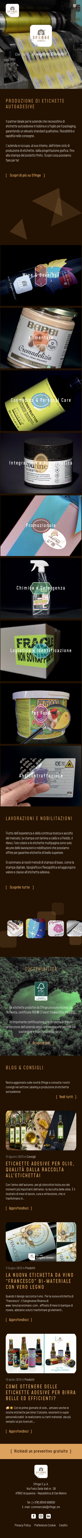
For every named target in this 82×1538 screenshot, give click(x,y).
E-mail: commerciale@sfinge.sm (41, 1507)
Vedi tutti (66, 1097)
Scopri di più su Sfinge (25, 175)
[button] (74, 6)
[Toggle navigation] (74, 6)
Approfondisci (19, 1208)
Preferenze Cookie (45, 1525)
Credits (63, 1525)
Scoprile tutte (20, 887)
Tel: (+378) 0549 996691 (41, 1502)
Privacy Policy (23, 1525)
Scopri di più (41, 1043)
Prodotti (30, 1268)
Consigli (31, 1157)
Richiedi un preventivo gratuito (41, 1451)
